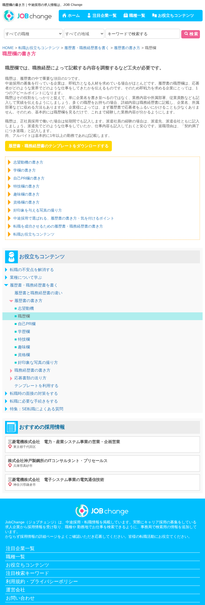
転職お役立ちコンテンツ (33, 234)
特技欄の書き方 (26, 186)
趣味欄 (22, 347)
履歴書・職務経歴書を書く (34, 285)
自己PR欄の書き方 (29, 178)
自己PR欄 (25, 323)
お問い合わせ (20, 598)
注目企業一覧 (105, 15)
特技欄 (22, 339)
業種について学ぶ (26, 277)
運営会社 (15, 589)
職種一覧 (137, 15)
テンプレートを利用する (36, 385)
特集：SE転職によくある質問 (36, 409)
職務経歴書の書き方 (32, 370)
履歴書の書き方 (28, 300)
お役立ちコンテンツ (176, 15)
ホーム (74, 15)
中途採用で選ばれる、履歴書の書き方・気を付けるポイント (63, 218)
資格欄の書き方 (26, 202)
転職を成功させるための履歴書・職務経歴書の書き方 (58, 226)
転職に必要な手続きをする (34, 401)
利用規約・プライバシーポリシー (42, 581)
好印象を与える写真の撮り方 (37, 210)
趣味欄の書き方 (26, 194)
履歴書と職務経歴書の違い (38, 292)
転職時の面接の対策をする (34, 393)
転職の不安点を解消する (32, 269)
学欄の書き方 (24, 170)
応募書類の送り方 (30, 378)
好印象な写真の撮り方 (36, 362)
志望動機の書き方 (28, 162)
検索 (194, 33)
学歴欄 (22, 331)
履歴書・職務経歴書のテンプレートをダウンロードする (59, 146)
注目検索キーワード (27, 573)
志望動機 (24, 308)
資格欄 (22, 354)
